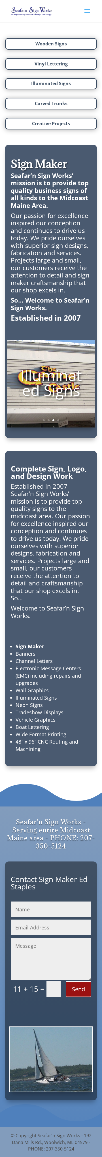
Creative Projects (51, 123)
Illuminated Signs (51, 83)
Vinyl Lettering (51, 64)
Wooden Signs (51, 44)
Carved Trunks (51, 103)
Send (78, 989)
